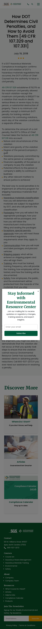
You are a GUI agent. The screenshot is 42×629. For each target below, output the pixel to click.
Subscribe (21, 333)
